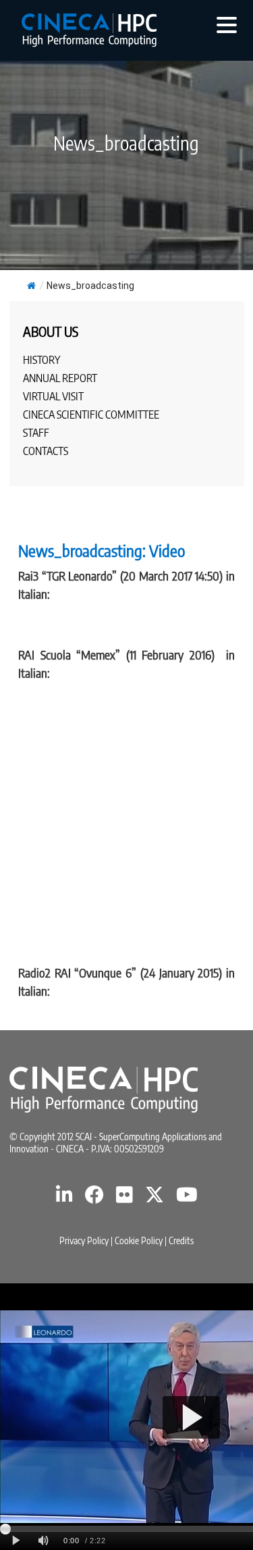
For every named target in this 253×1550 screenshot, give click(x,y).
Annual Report (60, 378)
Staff (36, 432)
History (41, 360)
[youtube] (187, 1198)
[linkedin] (64, 1198)
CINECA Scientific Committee (91, 414)
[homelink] (89, 30)
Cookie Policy (139, 1240)
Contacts (45, 451)
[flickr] (124, 1198)
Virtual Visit (53, 396)
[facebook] (94, 1198)
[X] (154, 1198)
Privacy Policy (84, 1240)
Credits (181, 1240)
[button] (226, 24)
